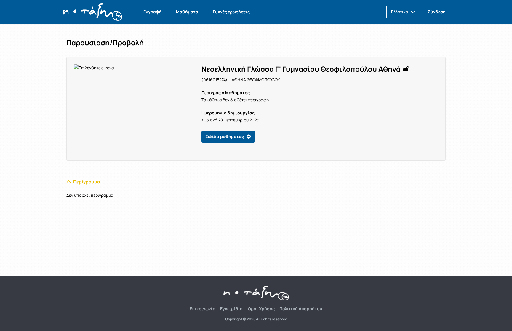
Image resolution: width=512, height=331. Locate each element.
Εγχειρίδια (231, 308)
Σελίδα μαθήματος (224, 136)
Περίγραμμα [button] (86, 182)
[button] (403, 11)
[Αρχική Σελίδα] (92, 12)
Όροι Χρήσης (261, 308)
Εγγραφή (152, 12)
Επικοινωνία (202, 308)
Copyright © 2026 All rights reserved (256, 319)
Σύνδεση (437, 12)
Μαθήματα (187, 12)
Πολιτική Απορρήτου (300, 308)
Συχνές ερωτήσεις (231, 12)
